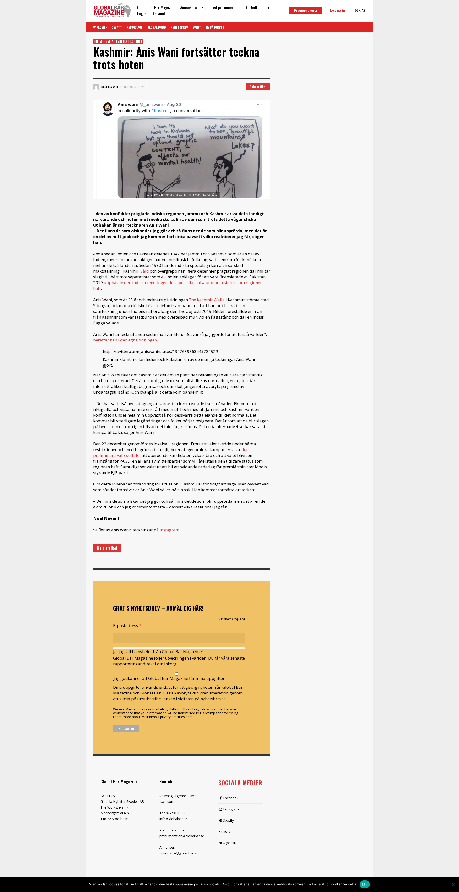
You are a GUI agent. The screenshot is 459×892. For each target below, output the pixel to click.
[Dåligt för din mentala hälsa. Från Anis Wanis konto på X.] (181, 150)
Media (109, 41)
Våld (144, 271)
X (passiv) (230, 843)
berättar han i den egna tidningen (125, 340)
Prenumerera (305, 10)
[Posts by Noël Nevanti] (96, 87)
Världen (99, 27)
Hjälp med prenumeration (221, 8)
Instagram (169, 530)
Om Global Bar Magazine (156, 8)
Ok (364, 884)
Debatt (116, 27)
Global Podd (156, 27)
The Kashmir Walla (207, 300)
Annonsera (188, 8)
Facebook (230, 798)
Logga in (337, 10)
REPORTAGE (134, 27)
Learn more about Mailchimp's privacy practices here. (153, 717)
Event (197, 27)
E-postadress (127, 625)
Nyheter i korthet (129, 41)
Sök (357, 10)
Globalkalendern (259, 8)
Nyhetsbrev (179, 27)
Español (159, 13)
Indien (98, 41)
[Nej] (453, 885)
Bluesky (224, 831)
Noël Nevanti (109, 87)
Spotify (228, 820)
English (142, 13)
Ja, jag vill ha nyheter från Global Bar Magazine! (158, 651)
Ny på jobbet (215, 27)
